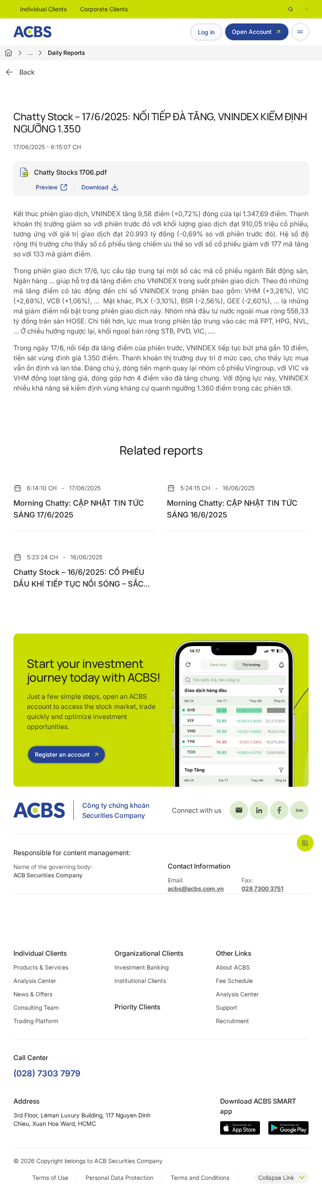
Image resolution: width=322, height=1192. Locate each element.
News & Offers (32, 994)
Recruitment (232, 1020)
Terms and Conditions (200, 1177)
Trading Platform (35, 1020)
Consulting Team (36, 1007)
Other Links (233, 953)
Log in (206, 32)
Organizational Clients (148, 953)
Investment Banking (141, 967)
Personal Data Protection (119, 1177)
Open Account (252, 31)
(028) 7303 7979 (46, 1073)
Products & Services (40, 967)
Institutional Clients (140, 980)
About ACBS (233, 967)
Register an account (62, 754)
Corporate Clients (104, 9)
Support (226, 1007)
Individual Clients (43, 9)
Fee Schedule (234, 980)
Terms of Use (50, 1177)
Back (27, 72)
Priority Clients (137, 1007)
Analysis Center (34, 980)
